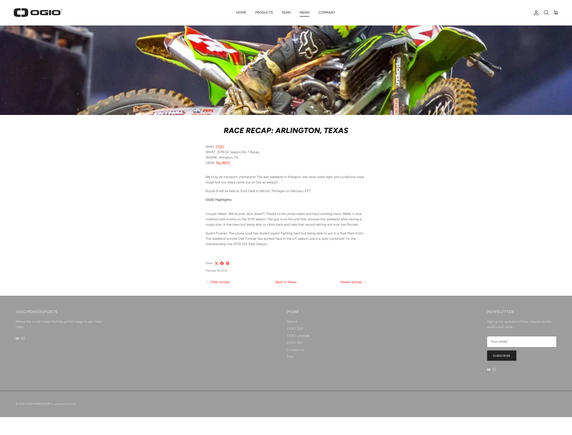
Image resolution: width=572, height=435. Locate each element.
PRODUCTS (264, 13)
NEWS (304, 13)
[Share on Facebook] (222, 263)
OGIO (220, 147)
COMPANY (326, 13)
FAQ (290, 357)
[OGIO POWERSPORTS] (38, 12)
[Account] (535, 12)
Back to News (286, 282)
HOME (241, 13)
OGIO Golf (295, 329)
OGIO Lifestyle (298, 336)
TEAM (286, 13)
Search (292, 322)
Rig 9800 (223, 163)
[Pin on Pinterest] (227, 263)
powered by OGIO (65, 403)
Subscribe (502, 355)
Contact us (295, 350)
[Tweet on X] (216, 263)
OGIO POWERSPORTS (39, 403)
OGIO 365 (294, 343)
